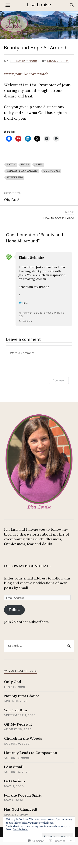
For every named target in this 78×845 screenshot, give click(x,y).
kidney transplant (22, 171)
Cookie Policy (21, 829)
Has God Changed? (20, 810)
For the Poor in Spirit (22, 795)
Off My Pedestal (18, 725)
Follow (14, 610)
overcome (51, 171)
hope (25, 164)
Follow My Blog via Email (27, 566)
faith (11, 164)
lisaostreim (58, 61)
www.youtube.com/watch (26, 74)
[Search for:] (39, 646)
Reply (27, 320)
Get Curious (14, 781)
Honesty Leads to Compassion (30, 753)
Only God (12, 682)
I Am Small (14, 767)
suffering (15, 177)
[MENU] (8, 5)
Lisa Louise (39, 4)
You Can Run (15, 710)
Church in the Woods (23, 739)
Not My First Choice (21, 696)
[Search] (68, 5)
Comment (59, 380)
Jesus (39, 164)
